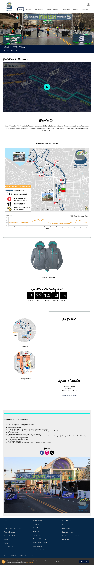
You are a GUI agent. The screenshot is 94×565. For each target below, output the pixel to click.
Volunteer (36, 524)
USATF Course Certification (71, 536)
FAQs (6, 543)
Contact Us (36, 535)
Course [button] (75, 9)
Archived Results (38, 550)
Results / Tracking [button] (52, 9)
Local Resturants (38, 528)
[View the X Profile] (52, 453)
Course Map (66, 528)
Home (20, 9)
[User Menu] (88, 4)
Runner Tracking (9, 532)
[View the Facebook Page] (42, 453)
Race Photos (66, 9)
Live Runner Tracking (40, 542)
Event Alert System (10, 547)
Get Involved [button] (39, 9)
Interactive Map (67, 532)
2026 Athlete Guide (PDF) (12, 528)
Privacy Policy (29, 562)
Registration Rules (10, 536)
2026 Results (37, 546)
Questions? (85, 9)
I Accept (84, 562)
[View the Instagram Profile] (47, 453)
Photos (6, 539)
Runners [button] (28, 9)
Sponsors (36, 531)
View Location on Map (68, 395)
